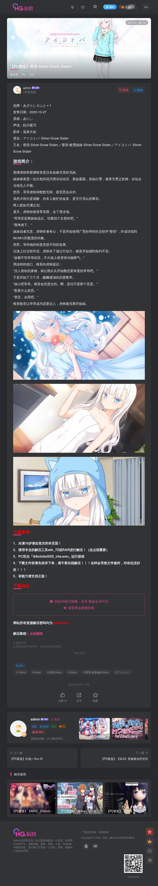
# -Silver (21, 672)
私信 (140, 90)
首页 (15, 74)
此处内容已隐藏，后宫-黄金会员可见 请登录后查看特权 (80, 604)
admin (27, 88)
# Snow (36, 672)
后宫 (105, 837)
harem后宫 (118, 837)
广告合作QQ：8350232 (95, 832)
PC (24, 74)
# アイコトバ (122, 672)
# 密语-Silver (54, 672)
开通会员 (130, 7)
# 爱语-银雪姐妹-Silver (96, 672)
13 (63, 726)
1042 (46, 726)
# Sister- (72, 672)
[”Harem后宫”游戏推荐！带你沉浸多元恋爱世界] (24, 832)
